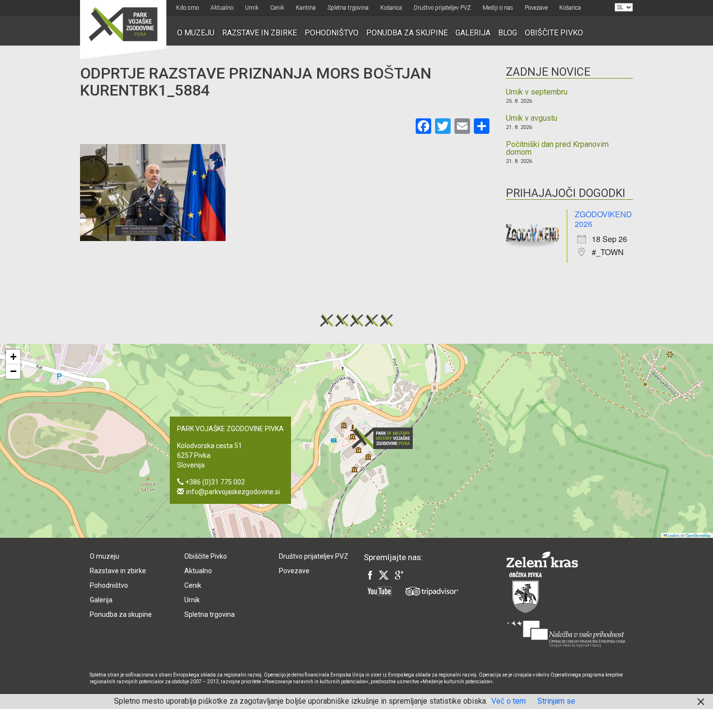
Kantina (306, 7)
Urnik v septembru (536, 92)
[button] (385, 438)
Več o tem (508, 701)
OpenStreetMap (698, 535)
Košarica (391, 7)
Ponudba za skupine (407, 32)
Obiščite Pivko (554, 32)
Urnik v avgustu (531, 118)
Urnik (252, 7)
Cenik (277, 7)
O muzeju (195, 32)
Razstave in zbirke (259, 32)
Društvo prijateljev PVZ (442, 7)
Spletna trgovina (348, 7)
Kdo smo (187, 7)
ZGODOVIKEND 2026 (603, 219)
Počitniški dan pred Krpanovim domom (557, 148)
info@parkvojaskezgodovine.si (233, 492)
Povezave (536, 7)
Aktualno (222, 7)
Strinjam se (556, 701)
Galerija (472, 32)
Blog (507, 32)
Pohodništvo (331, 32)
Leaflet (673, 535)
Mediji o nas (498, 7)
